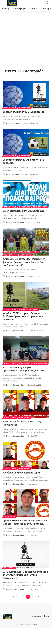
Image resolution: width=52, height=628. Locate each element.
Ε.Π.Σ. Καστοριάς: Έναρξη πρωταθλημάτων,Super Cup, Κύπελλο (24, 369)
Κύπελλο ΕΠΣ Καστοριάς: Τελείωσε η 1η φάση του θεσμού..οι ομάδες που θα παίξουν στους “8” (24, 262)
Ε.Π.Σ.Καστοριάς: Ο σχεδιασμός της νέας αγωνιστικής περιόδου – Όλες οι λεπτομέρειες (25, 575)
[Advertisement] (26, 38)
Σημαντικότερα (40, 207)
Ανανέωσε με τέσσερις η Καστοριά (21, 472)
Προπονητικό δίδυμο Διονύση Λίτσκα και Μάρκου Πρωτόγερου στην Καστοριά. (25, 522)
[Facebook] (44, 616)
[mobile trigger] (5, 3)
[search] (47, 3)
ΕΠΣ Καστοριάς (10, 108)
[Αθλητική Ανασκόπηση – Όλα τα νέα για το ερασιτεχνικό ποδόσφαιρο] (7, 616)
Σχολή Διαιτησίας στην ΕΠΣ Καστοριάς (23, 210)
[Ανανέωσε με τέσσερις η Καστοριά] (26, 455)
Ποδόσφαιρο (24, 108)
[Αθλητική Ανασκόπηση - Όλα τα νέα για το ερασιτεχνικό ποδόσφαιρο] (12, 3)
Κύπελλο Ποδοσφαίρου (28, 252)
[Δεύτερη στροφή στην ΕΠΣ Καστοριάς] (26, 94)
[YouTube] (47, 616)
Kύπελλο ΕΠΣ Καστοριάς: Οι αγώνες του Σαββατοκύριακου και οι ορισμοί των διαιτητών (24, 316)
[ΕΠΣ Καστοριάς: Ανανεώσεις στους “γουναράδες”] (26, 404)
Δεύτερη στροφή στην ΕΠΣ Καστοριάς (23, 111)
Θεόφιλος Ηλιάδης (13, 123)
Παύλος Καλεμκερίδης (15, 222)
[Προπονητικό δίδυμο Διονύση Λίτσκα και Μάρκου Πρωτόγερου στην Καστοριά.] (26, 503)
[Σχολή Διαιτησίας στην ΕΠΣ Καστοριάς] (26, 193)
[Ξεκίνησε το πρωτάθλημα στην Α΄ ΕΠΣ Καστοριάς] (26, 142)
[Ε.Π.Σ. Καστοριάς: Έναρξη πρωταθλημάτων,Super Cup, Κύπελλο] (26, 350)
